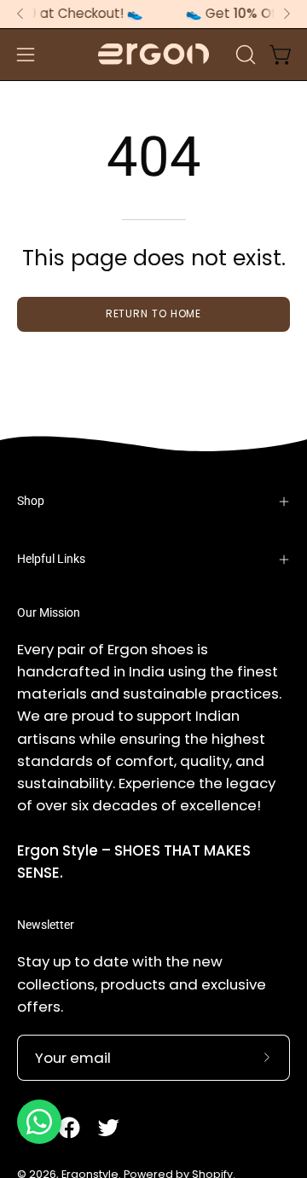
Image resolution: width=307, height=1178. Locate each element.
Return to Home (154, 313)
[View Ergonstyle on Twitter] (108, 1127)
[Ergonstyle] (153, 54)
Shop (30, 501)
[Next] (286, 13)
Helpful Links (51, 559)
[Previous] (20, 13)
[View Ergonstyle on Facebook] (69, 1127)
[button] (244, 55)
